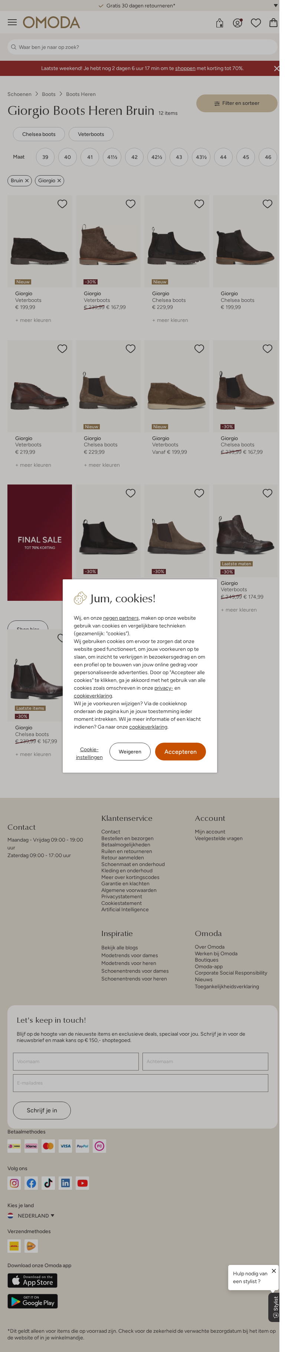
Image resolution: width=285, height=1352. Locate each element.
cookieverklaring (93, 696)
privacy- (163, 688)
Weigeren (130, 752)
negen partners (121, 618)
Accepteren (180, 751)
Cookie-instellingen (89, 753)
